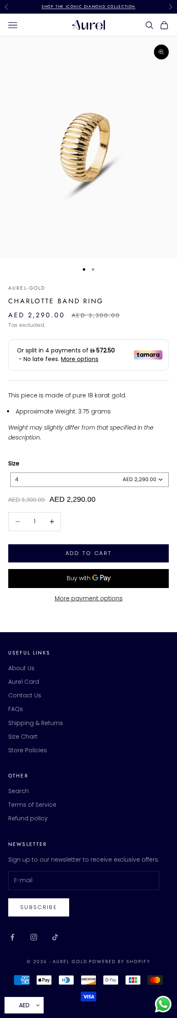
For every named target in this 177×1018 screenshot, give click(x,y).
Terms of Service (32, 805)
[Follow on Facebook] (12, 937)
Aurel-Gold (27, 288)
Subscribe (38, 907)
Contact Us (24, 695)
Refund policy (28, 818)
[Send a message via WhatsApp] (163, 1004)
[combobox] (89, 479)
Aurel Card (23, 682)
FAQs (15, 709)
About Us (21, 668)
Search (18, 791)
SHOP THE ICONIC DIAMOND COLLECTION (88, 6)
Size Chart (22, 736)
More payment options (89, 598)
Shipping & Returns (35, 723)
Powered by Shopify (119, 961)
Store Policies (27, 750)
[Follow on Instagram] (34, 937)
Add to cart (88, 553)
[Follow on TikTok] (55, 937)
